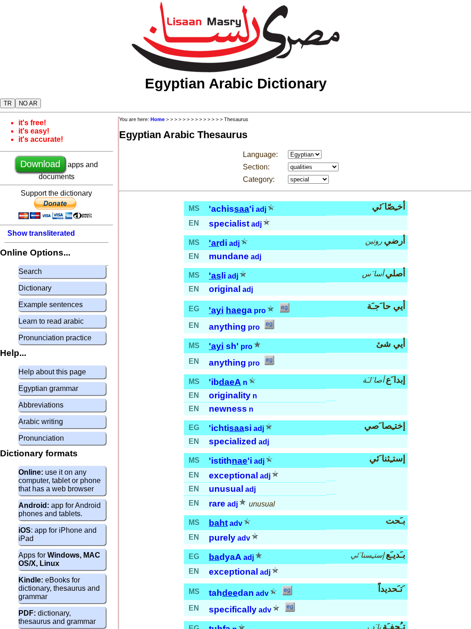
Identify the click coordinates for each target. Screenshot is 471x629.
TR (7, 103)
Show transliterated (41, 233)
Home (157, 119)
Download (40, 164)
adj (261, 209)
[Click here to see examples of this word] (284, 310)
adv (236, 523)
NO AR (28, 103)
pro (260, 310)
